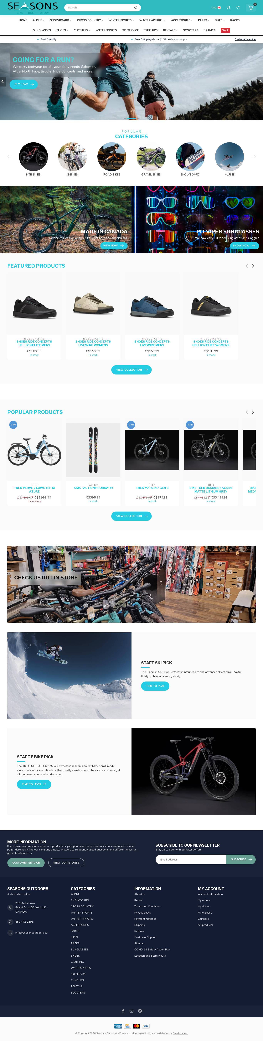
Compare (203, 919)
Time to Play (155, 686)
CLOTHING (81, 30)
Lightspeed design (158, 1033)
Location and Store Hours (150, 956)
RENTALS (169, 30)
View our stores (66, 863)
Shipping (139, 925)
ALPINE (37, 20)
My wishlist (205, 913)
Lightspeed (139, 1033)
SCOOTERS (190, 30)
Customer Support (145, 937)
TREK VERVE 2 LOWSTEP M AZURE (34, 489)
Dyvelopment (180, 1033)
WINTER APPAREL (151, 20)
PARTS (202, 20)
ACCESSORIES (180, 20)
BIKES (218, 20)
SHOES (61, 30)
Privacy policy (142, 913)
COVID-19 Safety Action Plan (152, 949)
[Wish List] (238, 8)
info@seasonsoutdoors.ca (31, 932)
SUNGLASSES (42, 30)
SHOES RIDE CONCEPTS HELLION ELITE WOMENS (210, 343)
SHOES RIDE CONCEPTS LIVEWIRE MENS (152, 343)
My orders (204, 900)
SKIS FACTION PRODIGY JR (93, 488)
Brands (209, 30)
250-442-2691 (24, 922)
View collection (129, 370)
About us (140, 894)
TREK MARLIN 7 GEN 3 (152, 488)
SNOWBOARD (59, 20)
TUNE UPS (150, 30)
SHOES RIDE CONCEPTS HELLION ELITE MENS (34, 343)
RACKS (235, 20)
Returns (139, 931)
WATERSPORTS (106, 30)
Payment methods (145, 919)
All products (205, 925)
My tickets (204, 906)
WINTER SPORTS (120, 20)
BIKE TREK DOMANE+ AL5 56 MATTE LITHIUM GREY (210, 489)
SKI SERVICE (130, 30)
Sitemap (139, 943)
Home (23, 20)
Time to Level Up (34, 784)
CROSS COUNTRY (89, 20)
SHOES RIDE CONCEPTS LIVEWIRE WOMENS (93, 343)
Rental (138, 900)
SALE (225, 30)
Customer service (245, 39)
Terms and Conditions (147, 906)
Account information (210, 894)
